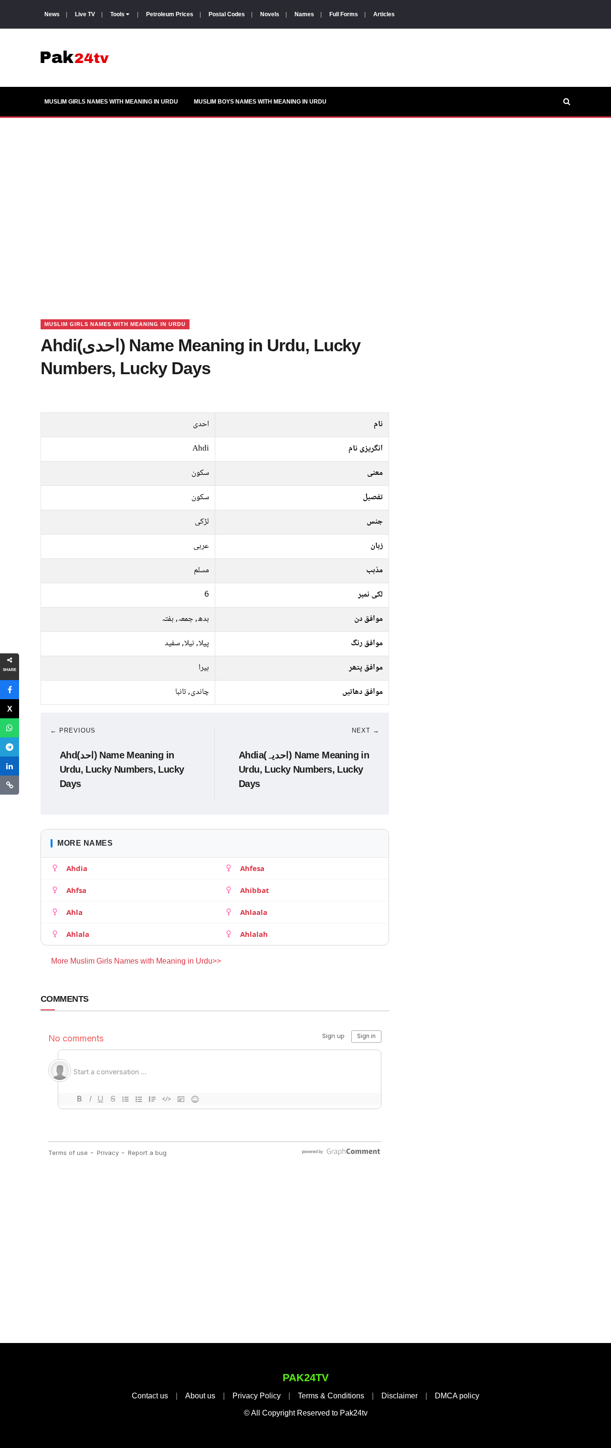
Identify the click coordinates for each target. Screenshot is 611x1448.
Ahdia (76, 868)
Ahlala (77, 934)
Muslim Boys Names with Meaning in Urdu (260, 101)
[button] (9, 689)
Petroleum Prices (169, 14)
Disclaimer (399, 1396)
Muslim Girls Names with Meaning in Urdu (111, 101)
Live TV (85, 14)
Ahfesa (252, 868)
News (52, 14)
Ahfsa (76, 890)
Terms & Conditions (331, 1396)
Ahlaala (253, 912)
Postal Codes (227, 14)
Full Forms (343, 14)
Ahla (74, 912)
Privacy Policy (256, 1396)
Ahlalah (254, 934)
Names (304, 14)
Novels (269, 14)
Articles (384, 14)
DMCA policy (457, 1396)
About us (200, 1396)
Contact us (150, 1396)
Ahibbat (254, 890)
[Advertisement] (305, 206)
